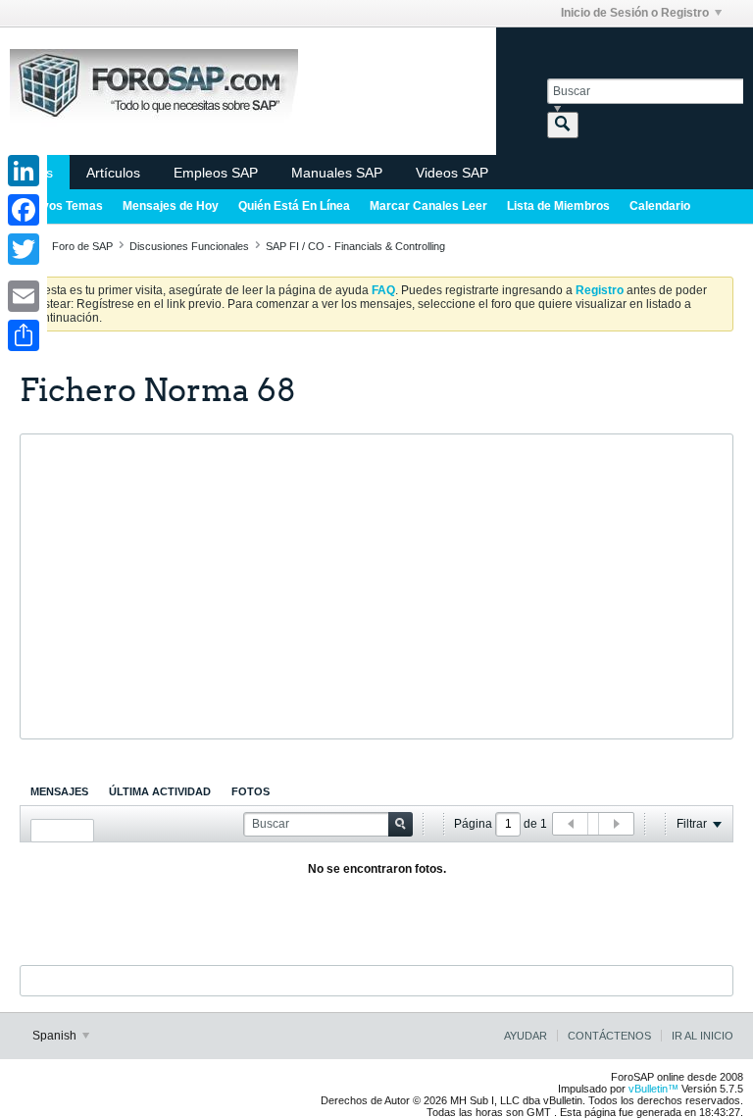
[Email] (23, 296)
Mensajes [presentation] (59, 791)
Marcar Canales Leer (428, 206)
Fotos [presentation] (250, 791)
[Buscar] (562, 125)
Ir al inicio (702, 1036)
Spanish (55, 1035)
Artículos (113, 172)
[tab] (59, 791)
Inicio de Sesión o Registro (635, 13)
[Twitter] (23, 249)
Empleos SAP (216, 172)
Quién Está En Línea (294, 206)
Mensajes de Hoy (171, 206)
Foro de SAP (82, 246)
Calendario (659, 206)
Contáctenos (609, 1036)
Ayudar (525, 1036)
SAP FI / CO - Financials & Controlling (355, 246)
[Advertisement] (376, 586)
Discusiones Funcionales (189, 246)
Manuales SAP (336, 172)
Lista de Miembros (558, 206)
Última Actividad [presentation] (160, 791)
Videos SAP (452, 172)
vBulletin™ (653, 1088)
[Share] (23, 335)
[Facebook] (23, 209)
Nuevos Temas (61, 206)
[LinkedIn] (23, 170)
